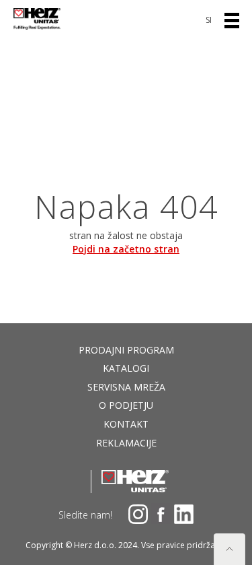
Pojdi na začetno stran (126, 248)
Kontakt (126, 424)
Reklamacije (126, 442)
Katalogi (126, 368)
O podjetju (126, 405)
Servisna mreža (126, 386)
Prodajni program (126, 349)
